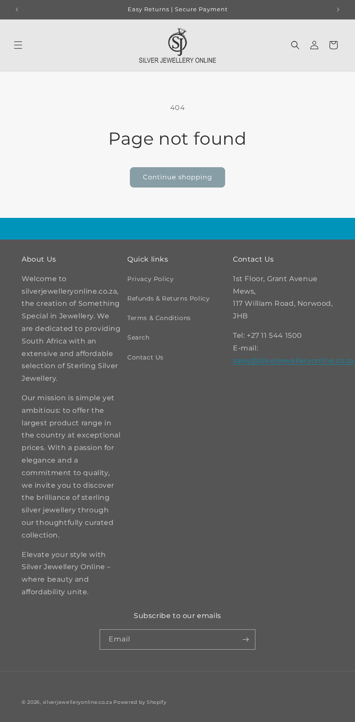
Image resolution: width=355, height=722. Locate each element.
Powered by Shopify (140, 702)
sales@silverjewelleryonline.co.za (293, 360)
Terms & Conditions (159, 318)
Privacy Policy (150, 279)
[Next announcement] (338, 9)
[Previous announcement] (16, 9)
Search (138, 337)
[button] (18, 45)
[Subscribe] (245, 639)
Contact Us (145, 357)
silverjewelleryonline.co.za (77, 702)
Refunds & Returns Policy (168, 298)
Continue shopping (177, 177)
